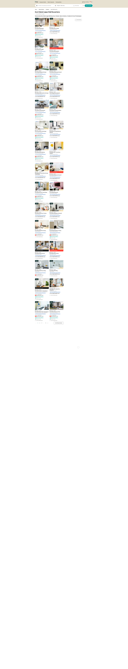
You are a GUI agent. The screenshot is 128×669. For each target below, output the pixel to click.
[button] (85, 2)
